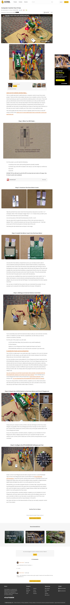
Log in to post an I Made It (35, 518)
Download (44, 179)
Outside (34, 591)
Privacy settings (32, 602)
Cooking (34, 588)
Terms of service (17, 602)
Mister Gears (21, 562)
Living (10, 10)
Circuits (27, 588)
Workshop (28, 590)
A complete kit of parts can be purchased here (17, 351)
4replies (18, 568)
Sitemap (46, 593)
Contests (20, 2)
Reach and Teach (13, 88)
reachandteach (5, 10)
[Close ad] (69, 55)
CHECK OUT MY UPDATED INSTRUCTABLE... (16, 93)
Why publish (47, 588)
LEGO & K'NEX (15, 10)
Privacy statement (25, 602)
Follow (15, 86)
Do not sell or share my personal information (45, 602)
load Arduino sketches (35, 376)
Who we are (47, 595)
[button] (52, 12)
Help (46, 591)
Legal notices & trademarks (60, 602)
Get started (47, 590)
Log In (61, 2)
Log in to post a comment (35, 581)
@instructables (63, 588)
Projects (15, 2)
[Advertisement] (62, 69)
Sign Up (66, 2)
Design (27, 591)
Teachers (26, 2)
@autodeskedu (63, 590)
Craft (27, 593)
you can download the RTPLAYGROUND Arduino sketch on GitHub (28, 378)
